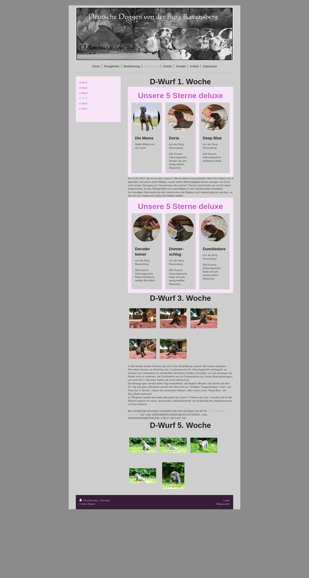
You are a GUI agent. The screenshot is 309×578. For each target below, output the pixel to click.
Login (226, 500)
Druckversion (91, 500)
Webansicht (223, 503)
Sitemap (105, 500)
